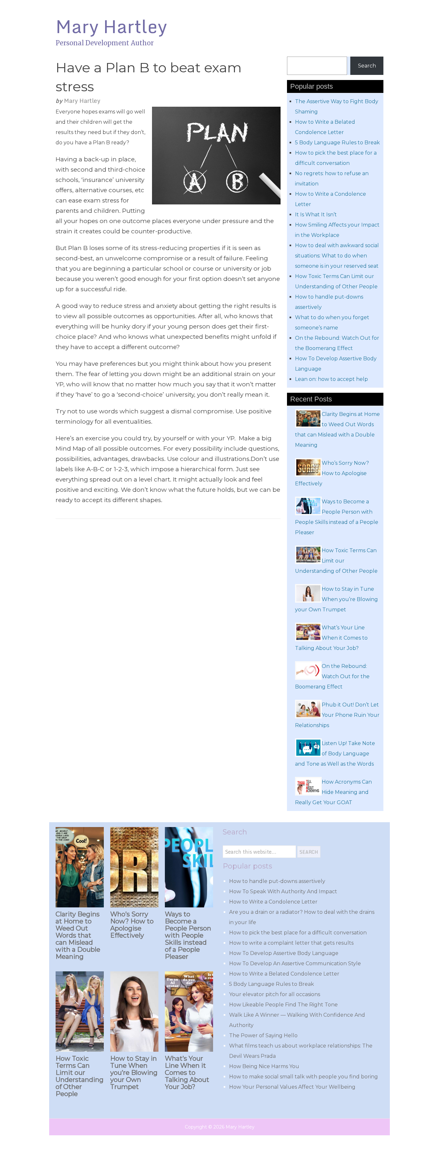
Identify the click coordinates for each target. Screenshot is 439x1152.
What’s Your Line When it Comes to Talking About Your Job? (187, 1072)
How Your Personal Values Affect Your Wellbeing (292, 1087)
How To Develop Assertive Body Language (283, 953)
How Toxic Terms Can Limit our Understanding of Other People (79, 1076)
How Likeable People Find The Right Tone (283, 1005)
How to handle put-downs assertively (277, 881)
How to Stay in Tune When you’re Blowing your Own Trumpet (133, 1072)
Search (367, 66)
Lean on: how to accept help (331, 379)
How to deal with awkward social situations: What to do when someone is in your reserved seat (337, 255)
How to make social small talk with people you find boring (303, 1077)
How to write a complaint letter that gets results (291, 943)
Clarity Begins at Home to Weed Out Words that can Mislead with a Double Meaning (78, 935)
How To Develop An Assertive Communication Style (295, 963)
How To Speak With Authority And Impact (283, 891)
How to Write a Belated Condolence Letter (284, 974)
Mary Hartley (111, 26)
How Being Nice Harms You (264, 1066)
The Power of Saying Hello (263, 1035)
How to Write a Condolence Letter (273, 902)
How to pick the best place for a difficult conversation (298, 933)
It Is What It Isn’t (316, 215)
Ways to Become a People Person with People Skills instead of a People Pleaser (188, 935)
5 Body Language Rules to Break (337, 143)
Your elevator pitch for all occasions (274, 994)
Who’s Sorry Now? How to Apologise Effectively (132, 925)
